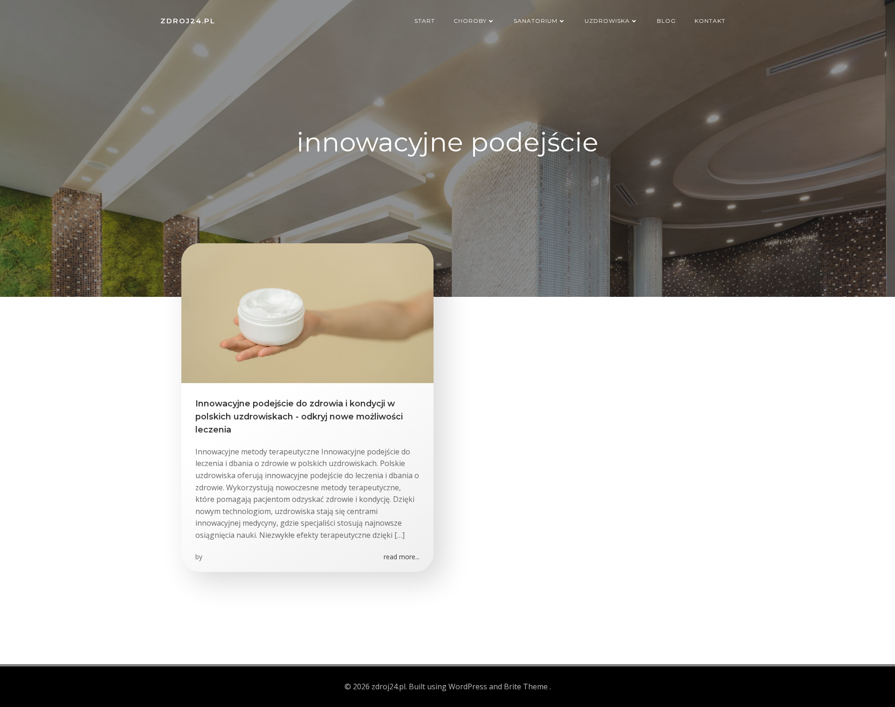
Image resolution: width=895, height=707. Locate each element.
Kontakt (710, 20)
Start (424, 20)
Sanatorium (536, 20)
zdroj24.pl (187, 20)
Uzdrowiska (607, 20)
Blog (666, 20)
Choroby (470, 20)
